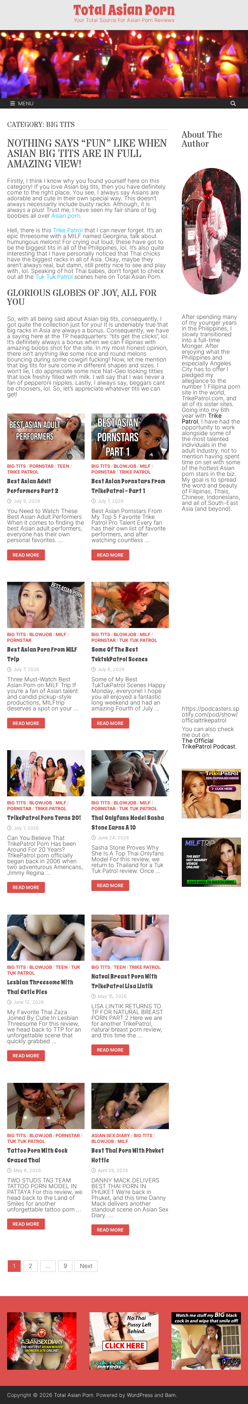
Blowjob (125, 466)
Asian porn (65, 215)
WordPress (140, 1395)
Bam (170, 1395)
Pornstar (41, 466)
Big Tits (16, 466)
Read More (27, 555)
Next (86, 1266)
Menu (26, 103)
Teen (63, 466)
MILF (145, 466)
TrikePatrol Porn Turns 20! (44, 818)
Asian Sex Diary (110, 1135)
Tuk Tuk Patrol (54, 276)
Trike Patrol (68, 230)
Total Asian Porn (124, 10)
